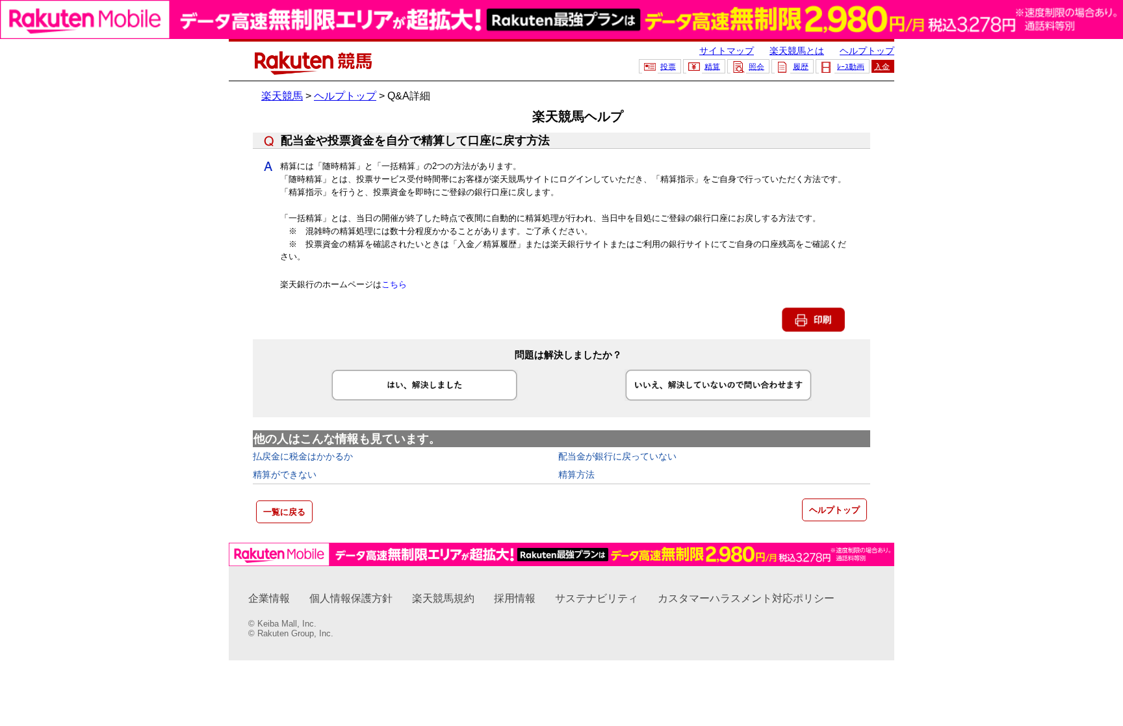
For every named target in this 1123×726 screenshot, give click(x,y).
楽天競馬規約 (443, 598)
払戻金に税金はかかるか (303, 456)
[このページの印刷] (813, 329)
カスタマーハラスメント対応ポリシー (746, 598)
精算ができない (284, 474)
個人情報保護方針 (351, 598)
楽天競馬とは (796, 50)
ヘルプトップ (867, 50)
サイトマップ (726, 50)
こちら (394, 284)
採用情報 (515, 598)
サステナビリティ (596, 598)
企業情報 (269, 598)
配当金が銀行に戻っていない (617, 456)
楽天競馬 (282, 95)
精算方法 (576, 474)
